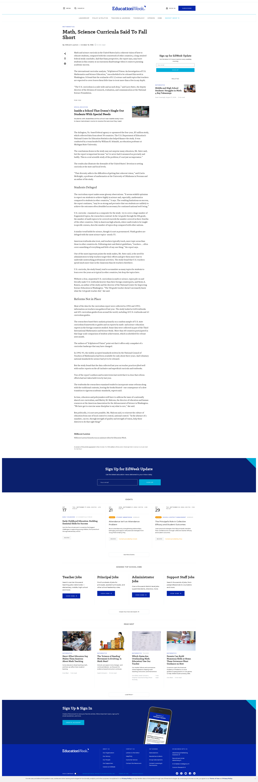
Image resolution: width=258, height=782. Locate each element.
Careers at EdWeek (109, 767)
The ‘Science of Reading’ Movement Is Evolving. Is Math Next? (109, 659)
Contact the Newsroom (133, 763)
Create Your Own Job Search (128, 612)
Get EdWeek (153, 749)
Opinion (151, 18)
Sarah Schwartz (102, 673)
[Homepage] (129, 8)
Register (66, 537)
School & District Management (174, 517)
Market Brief (171, 18)
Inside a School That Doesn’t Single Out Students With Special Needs (99, 112)
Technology (139, 18)
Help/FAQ (129, 756)
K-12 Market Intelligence (180, 764)
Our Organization (108, 753)
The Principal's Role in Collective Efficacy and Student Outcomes (170, 523)
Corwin (135, 539)
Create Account (73, 722)
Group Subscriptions (156, 760)
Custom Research (178, 767)
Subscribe (187, 8)
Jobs (160, 18)
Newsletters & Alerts (155, 756)
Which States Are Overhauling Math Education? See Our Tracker (141, 660)
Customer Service (131, 760)
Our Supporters (108, 763)
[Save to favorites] (65, 58)
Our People (106, 760)
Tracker (146, 653)
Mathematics (68, 26)
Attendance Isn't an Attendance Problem (124, 523)
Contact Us (130, 749)
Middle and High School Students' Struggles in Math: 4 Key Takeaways (168, 90)
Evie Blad (65, 673)
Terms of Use (123, 773)
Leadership (84, 18)
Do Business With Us (179, 749)
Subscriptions (153, 753)
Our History (106, 756)
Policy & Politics (100, 18)
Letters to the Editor (132, 753)
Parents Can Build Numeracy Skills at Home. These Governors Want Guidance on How (179, 660)
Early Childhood (68, 517)
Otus (180, 539)
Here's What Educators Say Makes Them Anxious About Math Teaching (75, 659)
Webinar (136, 517)
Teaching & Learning (120, 18)
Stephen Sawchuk (138, 677)
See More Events (129, 554)
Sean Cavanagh (160, 97)
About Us (106, 749)
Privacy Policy (137, 773)
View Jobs (70, 596)
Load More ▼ (129, 694)
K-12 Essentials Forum (84, 517)
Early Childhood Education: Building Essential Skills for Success (80, 522)
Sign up (150, 482)
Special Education (81, 107)
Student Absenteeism (124, 517)
